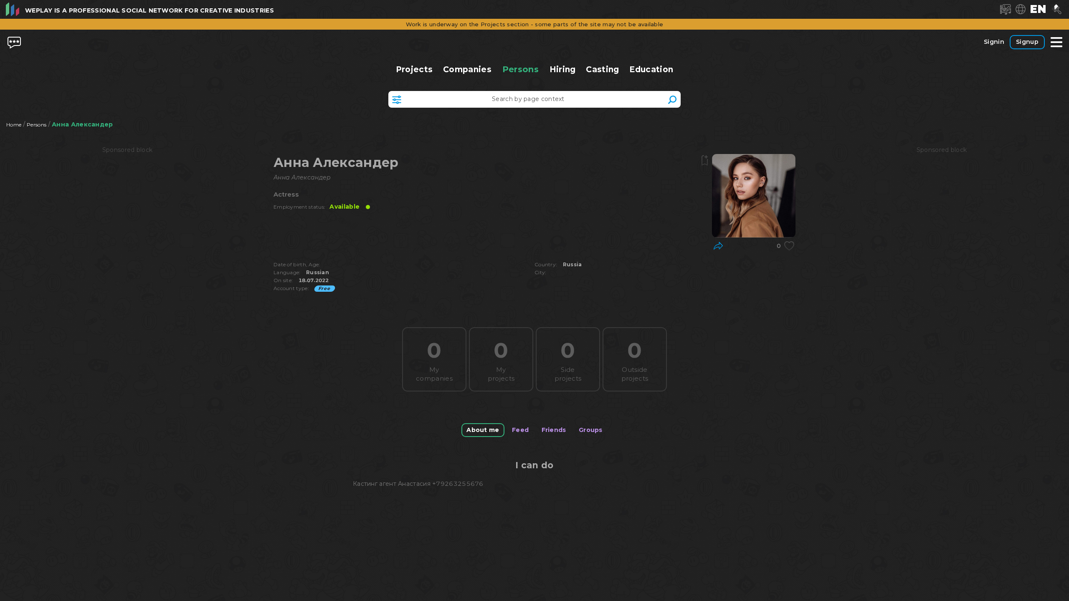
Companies (467, 69)
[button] (1038, 9)
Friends (554, 430)
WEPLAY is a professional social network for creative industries (149, 10)
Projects (414, 69)
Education (651, 69)
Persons (520, 69)
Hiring (562, 69)
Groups (591, 430)
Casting (602, 69)
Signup (1027, 41)
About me (482, 430)
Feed (520, 430)
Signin (994, 41)
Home (13, 124)
